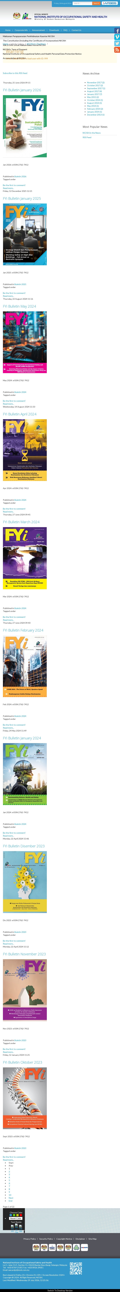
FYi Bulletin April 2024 (19, 414)
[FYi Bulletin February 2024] (25, 666)
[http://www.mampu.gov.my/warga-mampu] (84, 1247)
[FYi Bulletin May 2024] (25, 342)
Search (96, 3)
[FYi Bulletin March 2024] (25, 558)
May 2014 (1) (93, 106)
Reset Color (15, 1218)
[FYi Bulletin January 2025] (25, 234)
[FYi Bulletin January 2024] (25, 774)
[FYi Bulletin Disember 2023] (25, 882)
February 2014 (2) (95, 109)
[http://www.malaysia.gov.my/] (36, 1247)
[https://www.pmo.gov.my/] (44, 1247)
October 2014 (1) (95, 100)
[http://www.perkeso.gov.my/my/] (76, 1247)
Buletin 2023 (20, 932)
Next (11, 1198)
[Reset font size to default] (16, 1228)
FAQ (65, 30)
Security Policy (46, 1239)
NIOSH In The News (36, 44)
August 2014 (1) (94, 103)
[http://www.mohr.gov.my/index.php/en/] (60, 1247)
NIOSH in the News (92, 133)
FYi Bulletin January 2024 (22, 738)
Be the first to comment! (14, 185)
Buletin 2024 (20, 392)
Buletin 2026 (20, 176)
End (10, 1201)
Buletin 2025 (20, 284)
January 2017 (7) (94, 94)
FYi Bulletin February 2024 (23, 630)
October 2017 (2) (95, 85)
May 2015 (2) (93, 97)
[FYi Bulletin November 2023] (25, 990)
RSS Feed (87, 137)
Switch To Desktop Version (60, 1290)
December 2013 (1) (95, 114)
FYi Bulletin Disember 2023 (24, 846)
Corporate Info (21, 30)
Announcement (38, 30)
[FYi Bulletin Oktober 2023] (25, 1098)
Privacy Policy (29, 1239)
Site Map (93, 1239)
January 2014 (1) (94, 111)
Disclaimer (80, 1239)
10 (10, 1195)
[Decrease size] (20, 1228)
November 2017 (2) (95, 82)
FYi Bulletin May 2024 (19, 306)
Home (7, 30)
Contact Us (76, 30)
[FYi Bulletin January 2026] (25, 126)
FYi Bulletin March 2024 (21, 521)
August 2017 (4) (94, 91)
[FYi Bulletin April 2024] (25, 450)
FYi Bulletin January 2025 (22, 198)
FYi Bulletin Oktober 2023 (22, 1062)
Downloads (54, 30)
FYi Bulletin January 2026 (22, 89)
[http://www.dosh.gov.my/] (68, 1247)
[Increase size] (12, 1228)
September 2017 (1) (96, 88)
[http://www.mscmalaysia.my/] (52, 1247)
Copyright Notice (64, 1239)
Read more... (8, 188)
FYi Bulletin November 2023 (24, 954)
